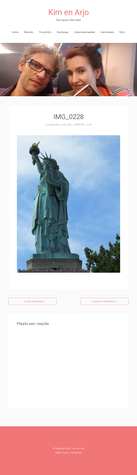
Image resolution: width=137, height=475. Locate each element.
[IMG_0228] (68, 203)
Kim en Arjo (68, 12)
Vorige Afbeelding (32, 301)
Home (15, 32)
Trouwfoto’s (45, 32)
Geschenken (107, 32)
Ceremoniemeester (84, 32)
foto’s (122, 32)
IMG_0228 (86, 124)
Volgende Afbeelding (105, 301)
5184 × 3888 (73, 124)
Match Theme (62, 452)
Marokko (28, 32)
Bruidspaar (62, 32)
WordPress (76, 452)
